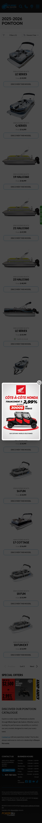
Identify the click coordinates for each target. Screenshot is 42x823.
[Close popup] (39, 382)
